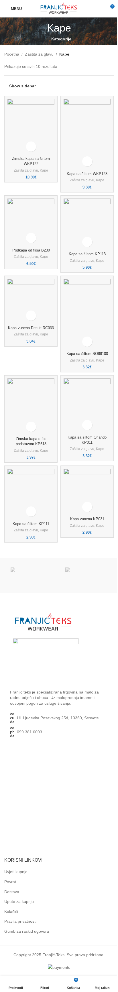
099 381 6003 (29, 732)
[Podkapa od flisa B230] (30, 222)
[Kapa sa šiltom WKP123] (87, 134)
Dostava (11, 891)
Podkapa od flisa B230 (31, 250)
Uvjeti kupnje (15, 871)
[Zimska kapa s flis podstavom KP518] (30, 406)
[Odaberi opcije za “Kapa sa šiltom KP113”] (87, 242)
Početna (11, 54)
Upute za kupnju (19, 901)
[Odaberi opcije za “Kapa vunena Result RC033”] (31, 316)
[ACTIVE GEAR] (31, 575)
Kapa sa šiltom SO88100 (87, 354)
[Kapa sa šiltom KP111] (30, 494)
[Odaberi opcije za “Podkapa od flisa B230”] (31, 238)
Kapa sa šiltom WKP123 (87, 174)
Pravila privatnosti (20, 921)
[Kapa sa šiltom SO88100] (87, 314)
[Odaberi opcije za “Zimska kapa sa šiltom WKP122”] (31, 147)
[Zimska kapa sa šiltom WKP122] (30, 126)
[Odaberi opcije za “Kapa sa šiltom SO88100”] (87, 342)
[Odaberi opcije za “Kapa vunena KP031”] (87, 507)
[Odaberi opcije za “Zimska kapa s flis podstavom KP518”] (31, 427)
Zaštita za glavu (39, 54)
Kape (44, 170)
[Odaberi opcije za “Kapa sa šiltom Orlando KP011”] (87, 425)
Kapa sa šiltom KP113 (87, 254)
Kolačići (11, 911)
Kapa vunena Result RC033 (31, 328)
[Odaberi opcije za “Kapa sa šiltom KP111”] (31, 511)
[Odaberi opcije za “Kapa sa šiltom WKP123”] (87, 161)
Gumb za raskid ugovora (26, 931)
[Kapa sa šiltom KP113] (87, 224)
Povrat (10, 881)
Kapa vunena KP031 (87, 519)
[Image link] (43, 622)
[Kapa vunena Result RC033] (30, 301)
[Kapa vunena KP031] (87, 492)
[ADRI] (86, 575)
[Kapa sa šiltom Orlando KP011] (87, 405)
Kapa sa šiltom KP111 (31, 524)
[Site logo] (59, 8)
